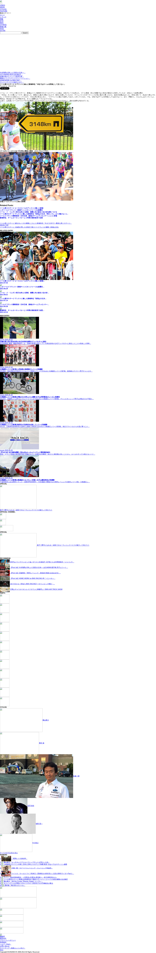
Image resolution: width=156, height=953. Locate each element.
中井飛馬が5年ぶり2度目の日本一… (12, 72)
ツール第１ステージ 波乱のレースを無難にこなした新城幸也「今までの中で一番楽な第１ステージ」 (36, 223)
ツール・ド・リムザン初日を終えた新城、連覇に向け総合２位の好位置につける (28, 212)
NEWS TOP (4, 225)
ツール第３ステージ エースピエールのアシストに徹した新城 (21, 208)
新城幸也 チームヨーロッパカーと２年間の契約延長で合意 (21, 218)
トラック (3, 17)
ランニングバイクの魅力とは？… (12, 82)
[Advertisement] (78, 53)
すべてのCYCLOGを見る (9, 853)
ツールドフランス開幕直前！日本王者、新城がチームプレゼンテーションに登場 (28, 216)
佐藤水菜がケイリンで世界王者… (12, 76)
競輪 (1, 19)
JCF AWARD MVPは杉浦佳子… (11, 74)
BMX (2, 23)
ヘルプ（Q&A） (5, 944)
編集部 (2, 936)
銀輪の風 (3, 27)
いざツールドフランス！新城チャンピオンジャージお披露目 (21, 210)
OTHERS (3, 25)
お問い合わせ (5, 946)
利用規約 (3, 942)
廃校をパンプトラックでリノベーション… (15, 78)
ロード (2, 15)
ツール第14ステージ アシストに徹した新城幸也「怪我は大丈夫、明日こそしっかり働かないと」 (34, 214)
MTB (1, 21)
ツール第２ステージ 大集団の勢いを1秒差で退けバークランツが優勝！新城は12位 (29, 227)
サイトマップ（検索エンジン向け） (12, 948)
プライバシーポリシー (8, 940)
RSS (1, 950)
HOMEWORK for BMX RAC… (10, 80)
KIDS (2, 29)
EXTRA (2, 30)
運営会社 (3, 938)
